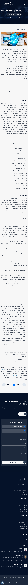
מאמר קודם (9, 384)
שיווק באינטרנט (24, 520)
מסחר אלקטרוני (19, 555)
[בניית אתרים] (9, 3)
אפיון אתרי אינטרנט (23, 505)
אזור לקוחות (11, 582)
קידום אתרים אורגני (23, 511)
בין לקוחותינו (24, 492)
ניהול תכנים (25, 531)
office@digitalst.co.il (18, 426)
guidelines (9, 206)
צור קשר (17, 582)
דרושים (25, 537)
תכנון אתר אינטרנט (23, 526)
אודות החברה (24, 494)
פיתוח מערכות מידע (23, 509)
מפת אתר (25, 539)
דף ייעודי (3, 369)
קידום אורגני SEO (23, 528)
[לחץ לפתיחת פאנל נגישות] (2, 582)
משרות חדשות (20, 548)
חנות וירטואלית (24, 503)
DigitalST (17, 580)
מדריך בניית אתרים (23, 517)
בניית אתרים (24, 500)
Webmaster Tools (14, 249)
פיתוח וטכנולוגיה (24, 524)
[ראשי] (20, 14)
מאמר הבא (19, 384)
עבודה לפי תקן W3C (18, 564)
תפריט (22, 4)
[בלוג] (14, 385)
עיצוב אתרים (24, 507)
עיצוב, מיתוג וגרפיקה (23, 522)
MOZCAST (15, 375)
